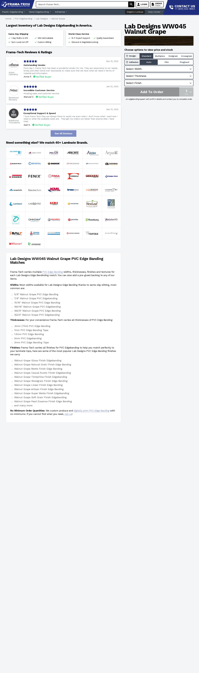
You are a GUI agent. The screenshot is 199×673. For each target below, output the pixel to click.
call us (68, 414)
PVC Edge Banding (52, 271)
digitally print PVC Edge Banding (91, 410)
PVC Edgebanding (23, 18)
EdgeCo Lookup (135, 12)
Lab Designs (42, 18)
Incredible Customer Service (39, 90)
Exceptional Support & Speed (40, 113)
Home (8, 18)
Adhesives (60, 12)
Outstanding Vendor (34, 65)
